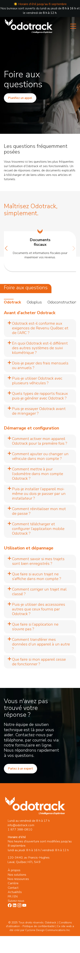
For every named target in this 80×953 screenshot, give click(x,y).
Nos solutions (17, 875)
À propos (14, 870)
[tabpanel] (40, 489)
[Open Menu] (73, 26)
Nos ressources (18, 879)
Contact (13, 888)
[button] (6, 248)
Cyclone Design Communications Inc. (47, 930)
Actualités (15, 892)
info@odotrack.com (21, 825)
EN (15, 896)
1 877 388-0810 (20, 829)
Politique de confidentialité (39, 926)
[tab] (12, 302)
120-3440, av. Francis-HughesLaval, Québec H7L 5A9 (29, 859)
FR (9, 896)
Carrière (13, 883)
